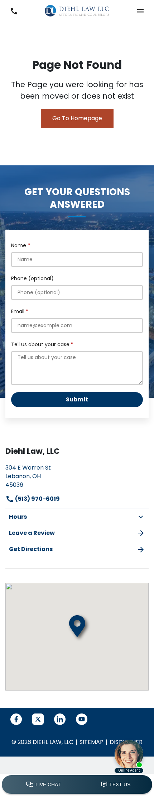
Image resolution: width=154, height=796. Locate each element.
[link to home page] (77, 10)
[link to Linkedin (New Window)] (60, 719)
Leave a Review (32, 533)
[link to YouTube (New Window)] (81, 719)
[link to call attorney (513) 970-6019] (14, 11)
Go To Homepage (77, 118)
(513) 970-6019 (37, 499)
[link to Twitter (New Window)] (38, 719)
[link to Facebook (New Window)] (16, 719)
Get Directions (31, 549)
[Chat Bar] (77, 785)
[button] (140, 11)
